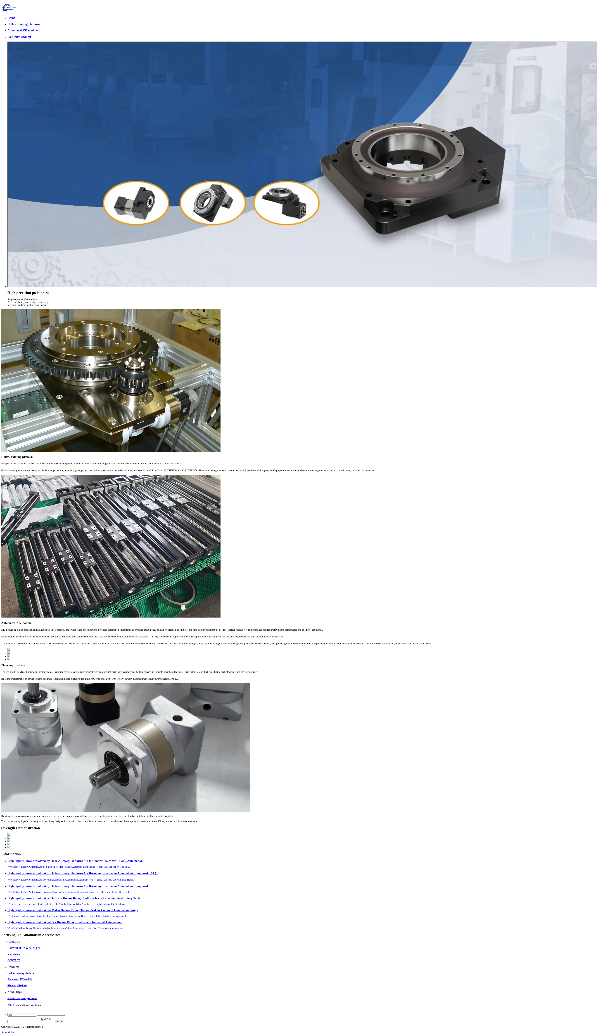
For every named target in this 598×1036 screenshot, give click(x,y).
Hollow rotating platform (23, 24)
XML (13, 1032)
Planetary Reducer (19, 36)
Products (13, 966)
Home (11, 17)
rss (19, 1032)
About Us (13, 941)
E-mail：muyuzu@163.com (22, 998)
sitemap (5, 1032)
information (13, 954)
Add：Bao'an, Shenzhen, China (24, 1005)
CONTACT (13, 960)
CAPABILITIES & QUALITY (24, 948)
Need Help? (14, 992)
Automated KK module (22, 30)
